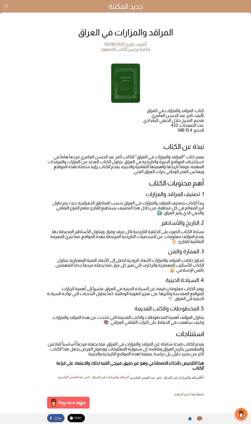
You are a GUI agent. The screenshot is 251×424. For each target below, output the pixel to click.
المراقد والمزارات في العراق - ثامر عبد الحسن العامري (93, 377)
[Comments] (199, 418)
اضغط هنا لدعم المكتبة (189, 394)
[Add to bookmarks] (190, 418)
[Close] (6, 6)
